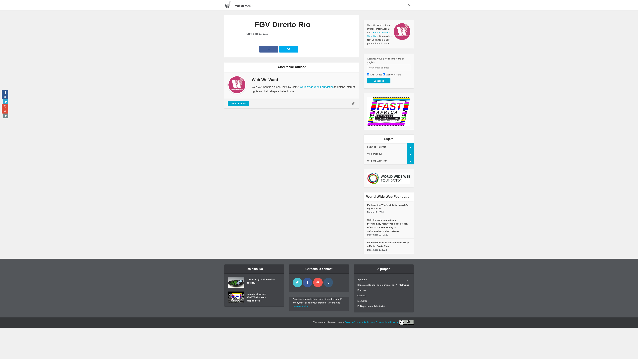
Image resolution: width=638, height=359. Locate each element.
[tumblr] (328, 282)
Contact (361, 295)
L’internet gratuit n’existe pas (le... (261, 281)
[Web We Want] (241, 4)
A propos (362, 279)
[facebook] (307, 282)
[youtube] (318, 282)
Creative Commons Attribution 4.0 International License (371, 322)
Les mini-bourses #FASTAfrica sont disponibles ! (256, 297)
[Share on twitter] (5, 101)
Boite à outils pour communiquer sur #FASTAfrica (383, 285)
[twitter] (297, 282)
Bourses (361, 290)
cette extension (301, 306)
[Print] (5, 116)
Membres (362, 300)
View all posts (238, 103)
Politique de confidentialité (371, 306)
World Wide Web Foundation (317, 87)
